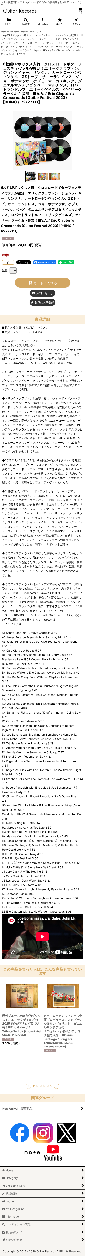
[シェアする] (8, 262)
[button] (25, 21)
